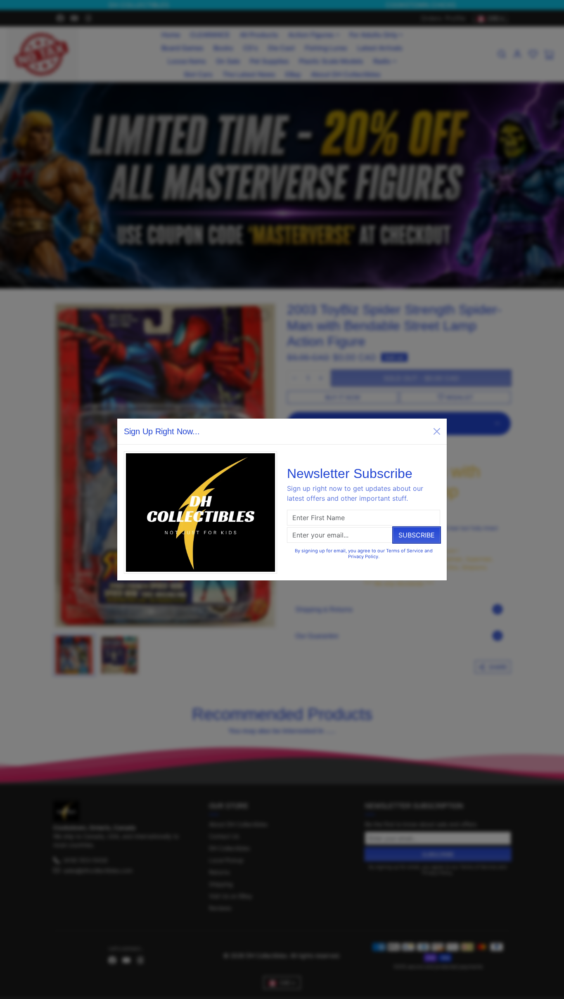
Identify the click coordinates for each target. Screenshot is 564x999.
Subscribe (416, 535)
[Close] (436, 431)
